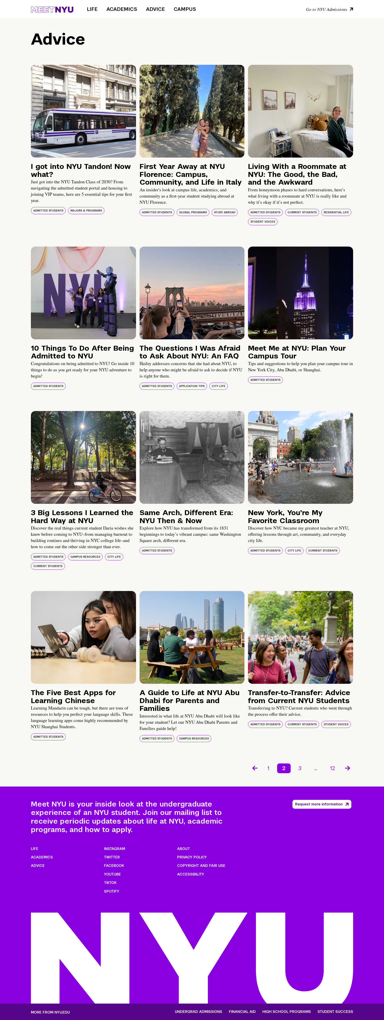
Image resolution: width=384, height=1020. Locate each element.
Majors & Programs (86, 210)
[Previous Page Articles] (254, 767)
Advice (155, 9)
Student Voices (262, 221)
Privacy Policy (192, 857)
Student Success (335, 1012)
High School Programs (286, 1012)
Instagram (114, 848)
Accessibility (190, 874)
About (183, 848)
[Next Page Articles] (348, 767)
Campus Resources (85, 557)
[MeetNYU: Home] (52, 8)
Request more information (319, 804)
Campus (185, 9)
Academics (121, 9)
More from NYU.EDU (50, 1012)
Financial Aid (242, 1012)
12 (332, 768)
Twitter (112, 857)
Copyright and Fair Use (201, 865)
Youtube (112, 874)
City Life (218, 386)
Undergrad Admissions (198, 1012)
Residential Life (336, 212)
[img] (83, 111)
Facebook (114, 865)
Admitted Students (48, 210)
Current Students (302, 212)
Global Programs (193, 212)
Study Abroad (224, 212)
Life (92, 9)
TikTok (110, 882)
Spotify (111, 891)
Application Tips (192, 386)
